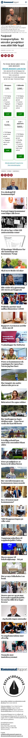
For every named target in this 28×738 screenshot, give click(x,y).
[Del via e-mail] (12, 55)
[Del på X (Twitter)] (5, 55)
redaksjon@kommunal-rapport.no (11, 734)
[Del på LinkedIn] (8, 55)
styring (9, 171)
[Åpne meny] (26, 2)
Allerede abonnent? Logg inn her (14, 69)
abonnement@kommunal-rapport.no (12, 736)
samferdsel (16, 171)
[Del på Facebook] (2, 55)
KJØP (7, 114)
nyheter (3, 171)
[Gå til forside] (10, 2)
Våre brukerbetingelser (14, 165)
